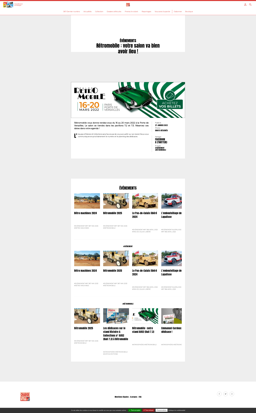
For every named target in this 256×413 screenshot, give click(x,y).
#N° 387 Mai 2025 (91, 226)
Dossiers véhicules (114, 12)
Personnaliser (161, 410)
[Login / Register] (245, 5)
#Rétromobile (160, 150)
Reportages (146, 12)
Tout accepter (135, 410)
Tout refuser (149, 410)
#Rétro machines (81, 228)
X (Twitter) (161, 142)
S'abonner (178, 12)
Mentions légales (122, 396)
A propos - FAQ (135, 396)
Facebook (160, 139)
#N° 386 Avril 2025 (150, 230)
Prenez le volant (131, 12)
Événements (128, 188)
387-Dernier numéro (71, 12)
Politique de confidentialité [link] (176, 410)
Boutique (189, 12)
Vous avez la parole (162, 12)
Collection (99, 12)
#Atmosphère (109, 352)
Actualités (88, 12)
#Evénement (159, 148)
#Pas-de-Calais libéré (141, 232)
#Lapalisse (176, 230)
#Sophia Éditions (110, 354)
